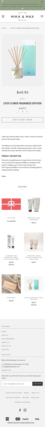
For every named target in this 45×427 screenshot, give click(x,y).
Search (26, 393)
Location (5, 349)
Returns (25, 397)
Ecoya (22, 99)
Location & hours (13, 397)
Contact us (6, 346)
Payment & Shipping (22, 402)
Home (4, 28)
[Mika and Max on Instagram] (25, 411)
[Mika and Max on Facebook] (20, 411)
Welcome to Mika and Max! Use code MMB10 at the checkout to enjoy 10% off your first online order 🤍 (22, 6)
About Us (5, 342)
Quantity (22, 108)
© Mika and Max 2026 (14, 393)
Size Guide (35, 397)
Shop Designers (8, 339)
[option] (22, 60)
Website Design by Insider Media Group (21, 422)
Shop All (5, 335)
